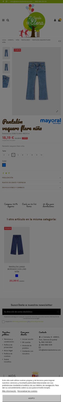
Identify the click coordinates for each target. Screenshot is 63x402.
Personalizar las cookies (27, 391)
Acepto (31, 398)
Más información (9, 391)
